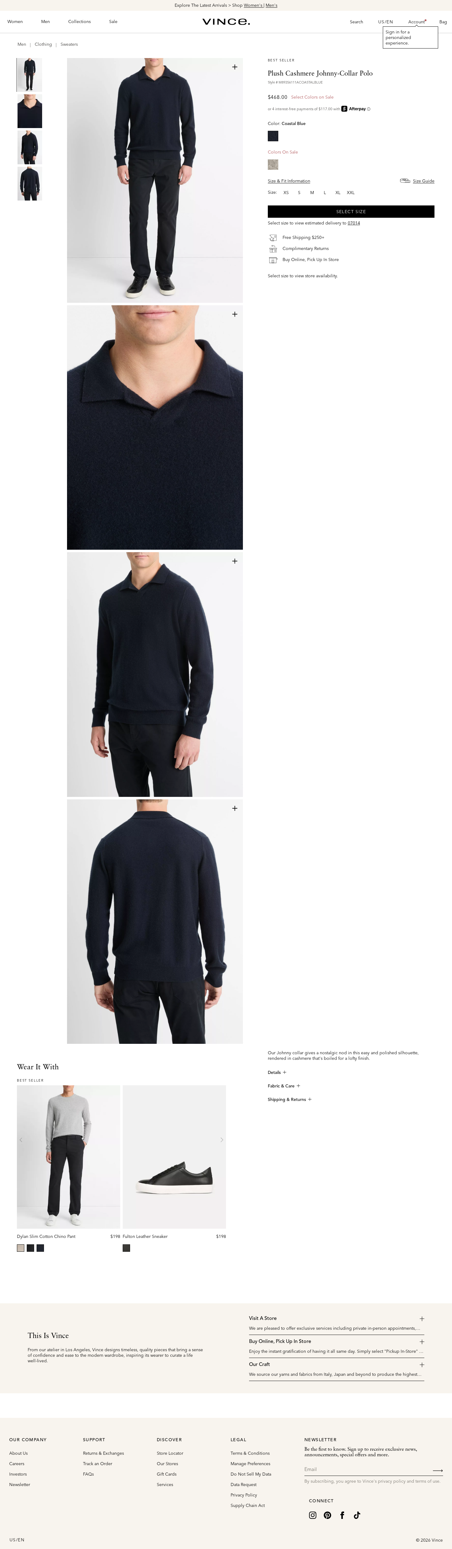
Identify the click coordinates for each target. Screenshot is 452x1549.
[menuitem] (15, 22)
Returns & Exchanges (103, 1453)
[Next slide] (221, 1140)
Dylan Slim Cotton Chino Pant (46, 1236)
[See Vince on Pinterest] (327, 1515)
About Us (18, 1453)
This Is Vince (48, 1336)
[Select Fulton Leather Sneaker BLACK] (126, 1248)
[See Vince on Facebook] (342, 1515)
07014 (354, 222)
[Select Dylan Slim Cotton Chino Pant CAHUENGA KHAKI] (20, 1248)
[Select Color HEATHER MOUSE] (273, 164)
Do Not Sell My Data (251, 1474)
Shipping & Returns (287, 1100)
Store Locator (170, 1453)
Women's (254, 5)
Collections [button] (79, 21)
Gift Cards (166, 1474)
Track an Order (97, 1463)
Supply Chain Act (248, 1505)
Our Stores (167, 1463)
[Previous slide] (21, 1140)
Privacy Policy (244, 1495)
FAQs (88, 1474)
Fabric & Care (281, 1086)
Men (22, 44)
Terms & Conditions (250, 1453)
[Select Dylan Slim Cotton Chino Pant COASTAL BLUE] (40, 1248)
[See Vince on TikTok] (357, 1515)
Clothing (43, 44)
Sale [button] (113, 21)
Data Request (243, 1484)
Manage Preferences (250, 1463)
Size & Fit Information (289, 180)
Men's (271, 5)
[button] (416, 22)
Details (274, 1073)
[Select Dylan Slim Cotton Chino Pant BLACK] (30, 1248)
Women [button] (15, 21)
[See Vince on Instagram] (312, 1515)
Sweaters (69, 44)
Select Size (351, 211)
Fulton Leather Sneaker (145, 1236)
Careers (16, 1463)
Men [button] (45, 21)
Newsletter (19, 1484)
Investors (18, 1474)
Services (165, 1484)
